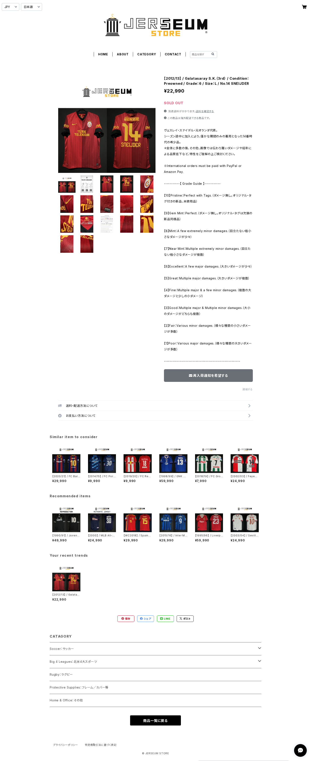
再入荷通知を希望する (210, 375)
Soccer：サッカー (62, 648)
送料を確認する (205, 111)
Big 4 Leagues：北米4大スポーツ (73, 661)
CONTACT (173, 54)
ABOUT (123, 54)
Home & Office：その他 (66, 700)
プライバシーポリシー (65, 744)
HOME (103, 54)
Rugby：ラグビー (61, 674)
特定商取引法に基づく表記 (101, 744)
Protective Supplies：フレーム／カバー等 (79, 687)
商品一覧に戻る (155, 721)
